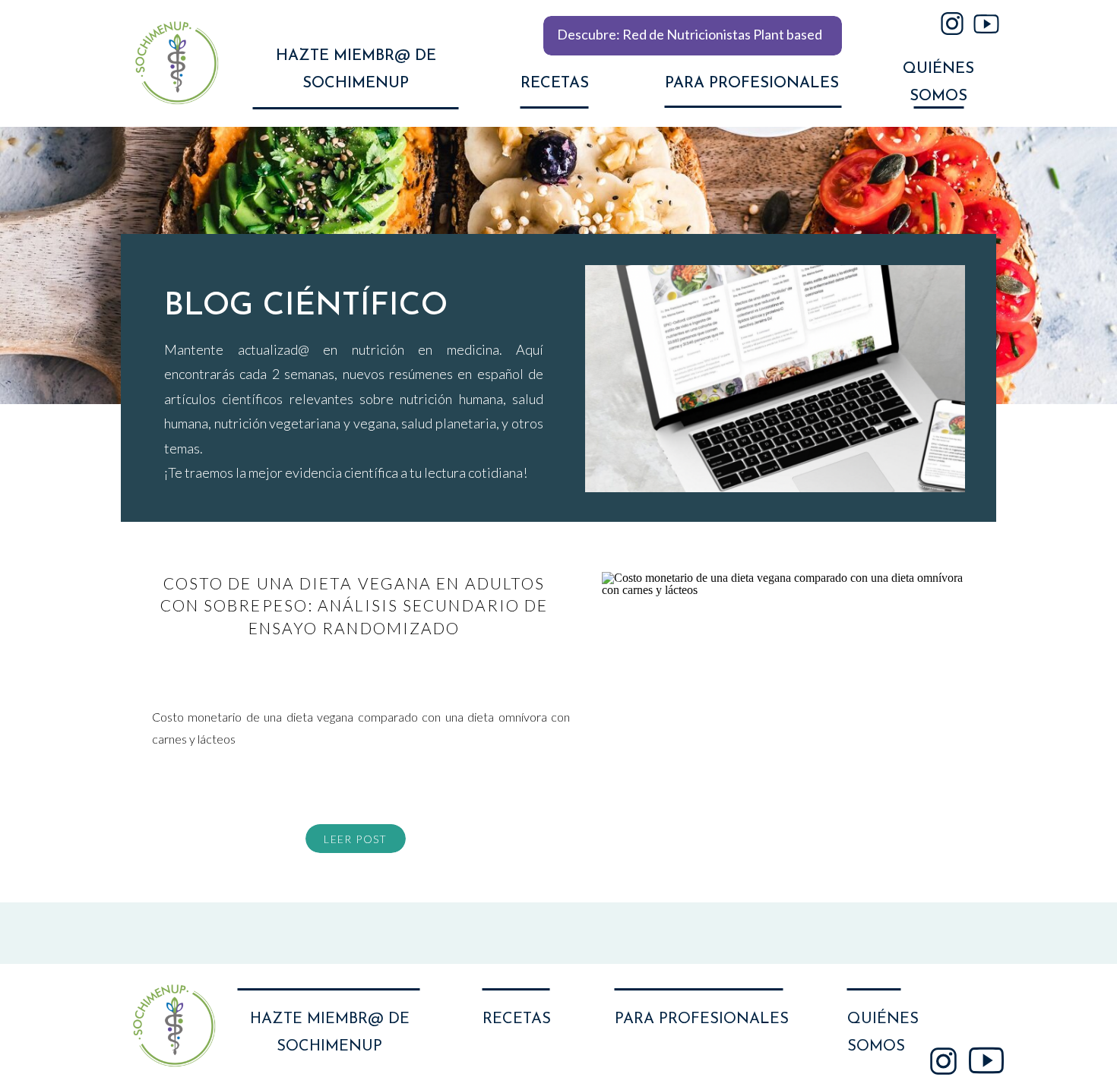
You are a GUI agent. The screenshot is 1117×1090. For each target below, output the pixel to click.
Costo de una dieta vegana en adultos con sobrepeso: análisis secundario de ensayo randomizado (354, 605)
